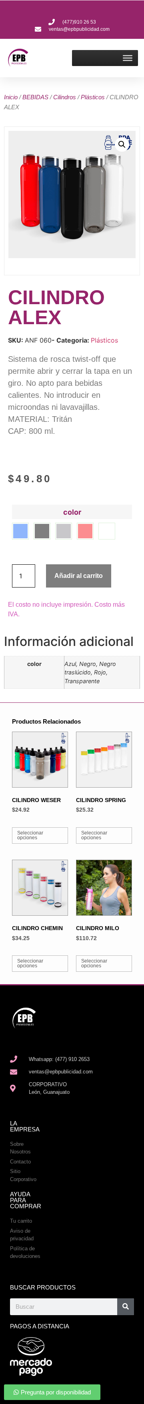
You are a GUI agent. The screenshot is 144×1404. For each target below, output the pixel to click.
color (72, 512)
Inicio (11, 97)
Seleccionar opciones (30, 835)
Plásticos (93, 97)
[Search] (125, 1306)
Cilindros (64, 97)
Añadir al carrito (78, 575)
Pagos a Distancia (39, 1326)
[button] (122, 144)
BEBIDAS (35, 97)
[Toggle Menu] (127, 58)
